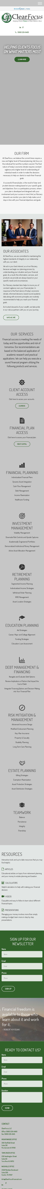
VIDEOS (8, 896)
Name (4, 949)
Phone (4, 973)
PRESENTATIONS (12, 910)
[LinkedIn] (20, 27)
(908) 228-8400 (23, 32)
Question (5, 1090)
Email (4, 961)
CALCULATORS (11, 882)
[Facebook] (22, 27)
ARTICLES (9, 869)
